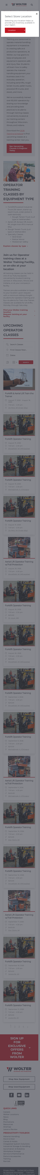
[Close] (36, 14)
